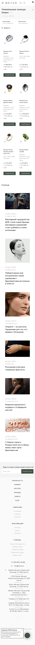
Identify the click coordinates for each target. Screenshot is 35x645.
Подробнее (9, 75)
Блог (17, 500)
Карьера (17, 514)
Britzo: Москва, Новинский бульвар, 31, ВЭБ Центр (19, 585)
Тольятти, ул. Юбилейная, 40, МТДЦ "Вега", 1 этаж (19, 610)
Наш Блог (17, 527)
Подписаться (27, 471)
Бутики (17, 530)
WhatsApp (20, 617)
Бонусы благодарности (17, 544)
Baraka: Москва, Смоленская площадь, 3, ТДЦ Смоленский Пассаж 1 (19, 593)
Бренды (17, 492)
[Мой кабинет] (28, 3)
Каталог (17, 488)
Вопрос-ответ (17, 555)
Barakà (17, 484)
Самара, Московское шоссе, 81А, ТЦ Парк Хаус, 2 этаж (18, 604)
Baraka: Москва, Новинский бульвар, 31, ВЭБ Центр (19, 571)
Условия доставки (17, 549)
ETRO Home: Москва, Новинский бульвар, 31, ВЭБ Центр (19, 578)
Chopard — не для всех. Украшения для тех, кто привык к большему (16, 329)
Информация (17, 523)
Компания (17, 507)
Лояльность (17, 480)
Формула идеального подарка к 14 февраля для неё (15, 407)
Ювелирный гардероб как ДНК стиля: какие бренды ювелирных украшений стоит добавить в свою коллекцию (17, 224)
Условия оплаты (17, 547)
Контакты (17, 517)
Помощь (17, 540)
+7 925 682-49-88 (18, 562)
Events (17, 496)
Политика (17, 533)
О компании (17, 511)
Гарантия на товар (18, 552)
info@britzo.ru (19, 566)
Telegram (15, 617)
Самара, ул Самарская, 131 (19, 599)
